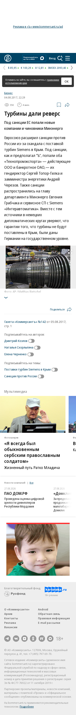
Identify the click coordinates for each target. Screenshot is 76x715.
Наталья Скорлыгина (18, 347)
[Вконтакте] (16, 638)
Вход (52, 58)
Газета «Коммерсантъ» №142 (25, 321)
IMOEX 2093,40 (57, 68)
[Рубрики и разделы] (67, 58)
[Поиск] (60, 58)
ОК (67, 81)
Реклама (10, 623)
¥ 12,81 (39, 68)
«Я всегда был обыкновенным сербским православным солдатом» (32, 452)
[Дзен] (24, 638)
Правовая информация (54, 618)
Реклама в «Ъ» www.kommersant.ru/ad (38, 27)
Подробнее (27, 706)
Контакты (11, 618)
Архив (8, 614)
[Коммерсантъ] (7, 58)
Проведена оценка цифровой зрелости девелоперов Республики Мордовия (24, 502)
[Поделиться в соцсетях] (67, 104)
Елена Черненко (15, 354)
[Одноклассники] (33, 638)
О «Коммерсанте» (17, 609)
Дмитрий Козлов (15, 341)
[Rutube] (42, 638)
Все (31, 482)
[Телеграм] (7, 638)
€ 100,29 (26, 68)
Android (43, 609)
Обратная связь (49, 614)
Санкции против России (20, 376)
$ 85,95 (12, 68)
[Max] (50, 638)
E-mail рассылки (49, 623)
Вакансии (10, 627)
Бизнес (8, 93)
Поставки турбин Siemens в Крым (27, 369)
